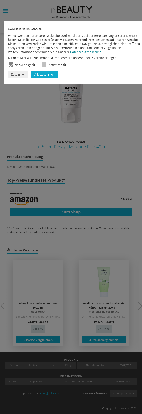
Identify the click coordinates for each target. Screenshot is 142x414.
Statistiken (55, 65)
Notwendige (23, 65)
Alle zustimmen (44, 74)
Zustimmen (18, 74)
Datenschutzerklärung (85, 52)
